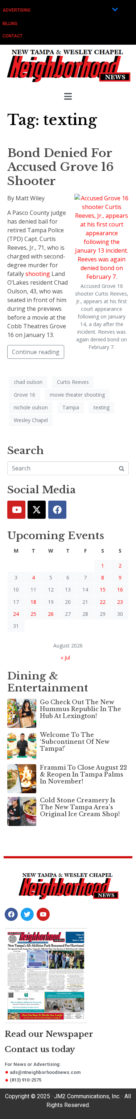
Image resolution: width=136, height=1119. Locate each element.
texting (102, 407)
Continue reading (35, 352)
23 (120, 601)
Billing (10, 23)
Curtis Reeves (73, 381)
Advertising (16, 10)
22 (103, 601)
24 (16, 613)
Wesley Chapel (31, 420)
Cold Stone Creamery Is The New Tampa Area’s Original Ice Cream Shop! (80, 807)
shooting (37, 274)
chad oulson (28, 381)
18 (33, 601)
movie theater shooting (77, 394)
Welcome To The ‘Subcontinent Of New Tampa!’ (75, 741)
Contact (12, 36)
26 (51, 613)
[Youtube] (16, 510)
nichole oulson (31, 407)
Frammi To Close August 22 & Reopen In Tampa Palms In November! (83, 774)
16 (120, 589)
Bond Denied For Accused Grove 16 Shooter (60, 167)
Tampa (70, 407)
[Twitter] (37, 510)
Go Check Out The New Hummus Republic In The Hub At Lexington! (80, 708)
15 (103, 589)
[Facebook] (57, 510)
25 (33, 613)
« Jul (65, 657)
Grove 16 (24, 394)
